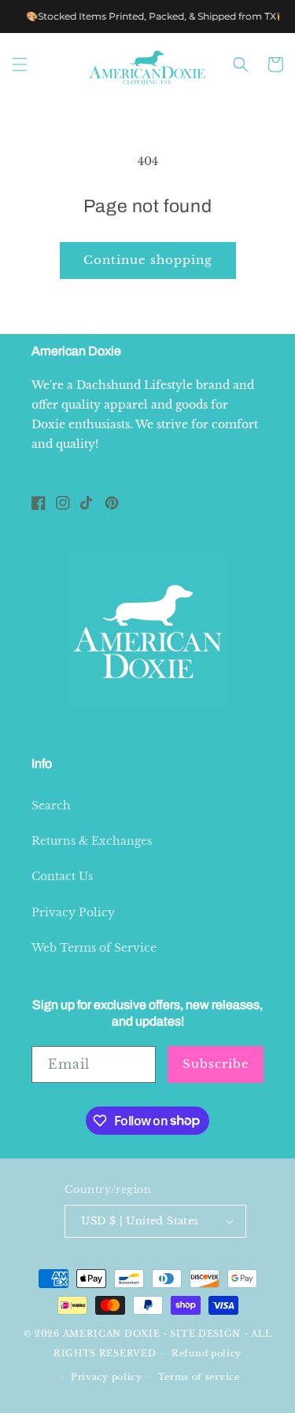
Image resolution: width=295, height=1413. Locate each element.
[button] (19, 64)
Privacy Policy (73, 912)
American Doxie (111, 1333)
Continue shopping (147, 259)
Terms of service (199, 1376)
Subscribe (216, 1063)
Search (51, 805)
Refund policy (206, 1353)
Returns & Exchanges (91, 841)
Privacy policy (106, 1376)
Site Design (205, 1333)
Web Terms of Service (94, 948)
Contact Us (62, 876)
